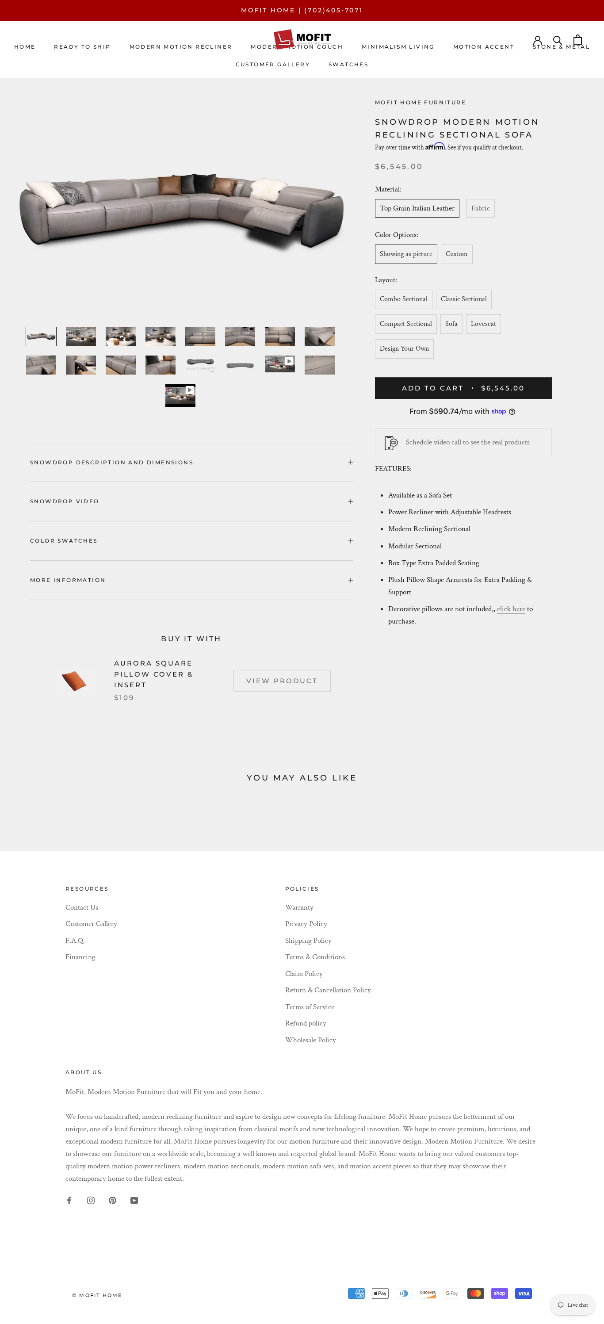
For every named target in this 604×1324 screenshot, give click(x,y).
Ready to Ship (82, 46)
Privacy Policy (306, 924)
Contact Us (81, 907)
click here (511, 609)
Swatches (348, 64)
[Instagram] (91, 1200)
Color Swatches (64, 540)
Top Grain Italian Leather (417, 208)
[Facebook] (69, 1200)
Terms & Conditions (315, 957)
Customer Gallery (91, 924)
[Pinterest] (112, 1200)
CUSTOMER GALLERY (273, 64)
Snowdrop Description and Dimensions (111, 462)
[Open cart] (577, 39)
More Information (68, 580)
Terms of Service (309, 1007)
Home (25, 46)
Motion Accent (483, 46)
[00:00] (180, 210)
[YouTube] (134, 1200)
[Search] (557, 39)
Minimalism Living (398, 46)
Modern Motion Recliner (181, 46)
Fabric (480, 208)
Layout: (386, 280)
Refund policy (305, 1023)
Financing (80, 957)
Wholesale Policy (310, 1040)
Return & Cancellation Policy (328, 990)
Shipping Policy (308, 940)
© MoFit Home (97, 1295)
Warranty (299, 907)
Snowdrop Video (64, 501)
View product (282, 681)
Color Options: (396, 235)
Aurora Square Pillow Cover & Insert (153, 674)
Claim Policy (304, 974)
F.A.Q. (75, 940)
